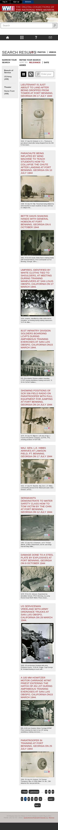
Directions (51, 818)
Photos (41, 52)
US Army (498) (8, 77)
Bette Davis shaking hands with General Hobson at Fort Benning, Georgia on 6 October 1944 (36, 222)
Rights (7, 42)
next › (51, 799)
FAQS (36, 37)
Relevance (34, 62)
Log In (5, 2)
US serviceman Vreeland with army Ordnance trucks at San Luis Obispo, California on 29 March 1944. (36, 613)
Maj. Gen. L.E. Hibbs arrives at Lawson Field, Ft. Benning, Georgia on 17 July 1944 (36, 452)
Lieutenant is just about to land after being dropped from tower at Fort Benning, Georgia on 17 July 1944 (37, 90)
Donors (28, 2)
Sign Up (16, 2)
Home (7, 37)
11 (40, 799)
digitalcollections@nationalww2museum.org (36, 818)
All (32, 52)
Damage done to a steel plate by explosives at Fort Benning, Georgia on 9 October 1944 (37, 559)
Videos (52, 52)
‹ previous (34, 792)
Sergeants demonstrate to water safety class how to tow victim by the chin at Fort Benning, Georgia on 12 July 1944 (36, 505)
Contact (50, 37)
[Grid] (23, 74)
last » (37, 805)
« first (24, 792)
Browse (22, 37)
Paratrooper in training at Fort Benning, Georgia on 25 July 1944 (36, 744)
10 (36, 799)
